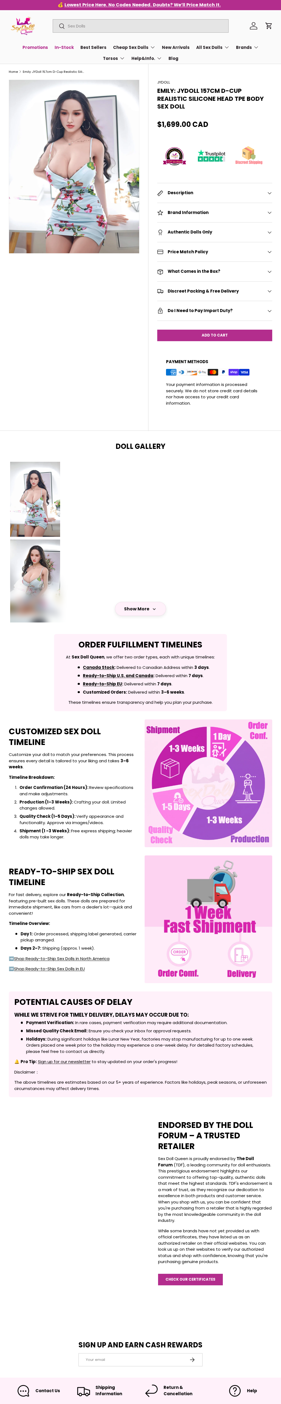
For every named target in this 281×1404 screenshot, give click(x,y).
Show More (136, 609)
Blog (173, 58)
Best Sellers (93, 47)
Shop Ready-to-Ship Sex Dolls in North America (61, 958)
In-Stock (64, 47)
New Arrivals (176, 47)
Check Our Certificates (190, 1279)
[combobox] (141, 26)
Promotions (35, 47)
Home (13, 71)
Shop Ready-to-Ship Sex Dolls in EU (49, 969)
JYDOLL (163, 82)
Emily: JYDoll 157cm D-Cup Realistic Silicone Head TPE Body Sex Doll (54, 71)
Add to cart (215, 335)
